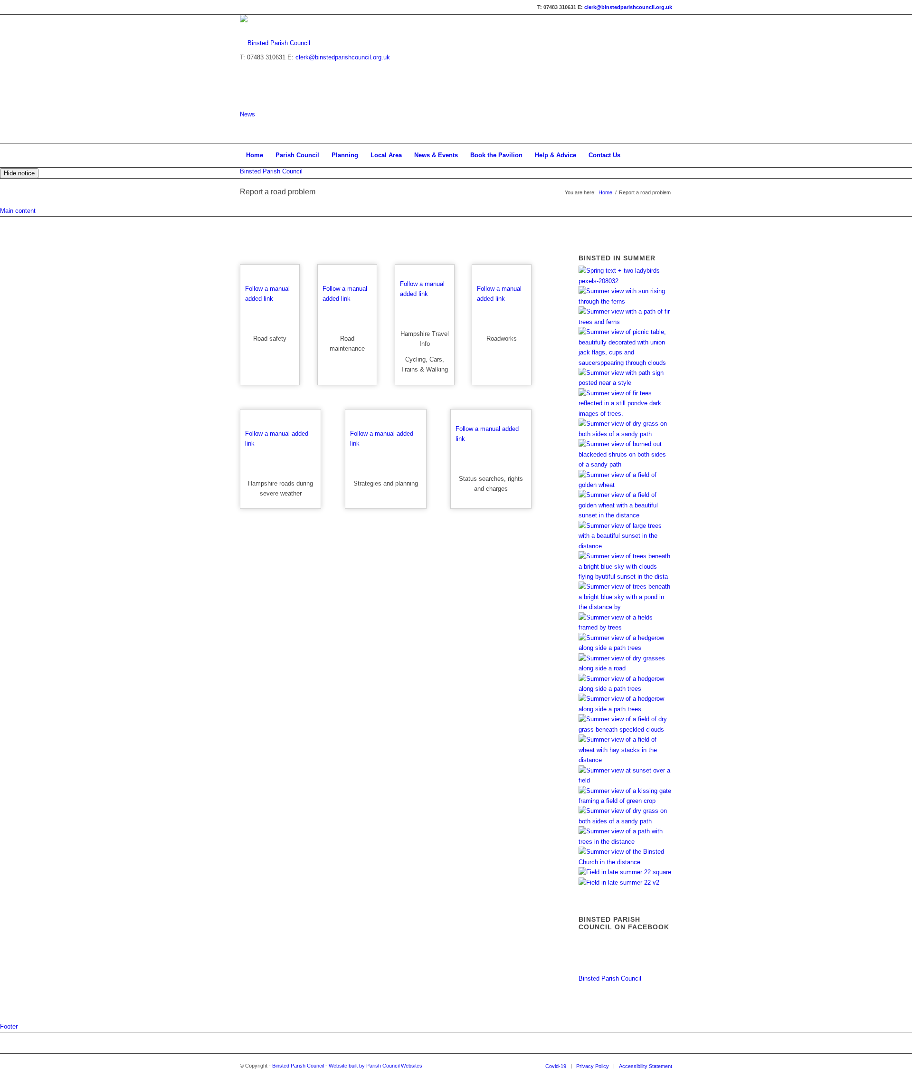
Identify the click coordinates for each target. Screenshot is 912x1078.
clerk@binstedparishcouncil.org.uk (628, 7)
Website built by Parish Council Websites (375, 1065)
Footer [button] (9, 1026)
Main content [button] (18, 210)
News (247, 114)
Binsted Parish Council (271, 171)
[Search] (666, 155)
